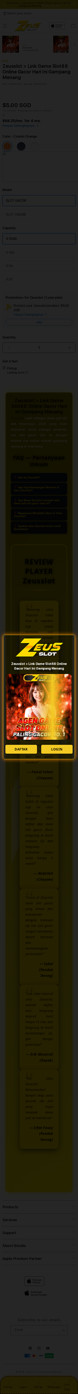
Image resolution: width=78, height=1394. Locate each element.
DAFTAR (21, 749)
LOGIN (56, 749)
